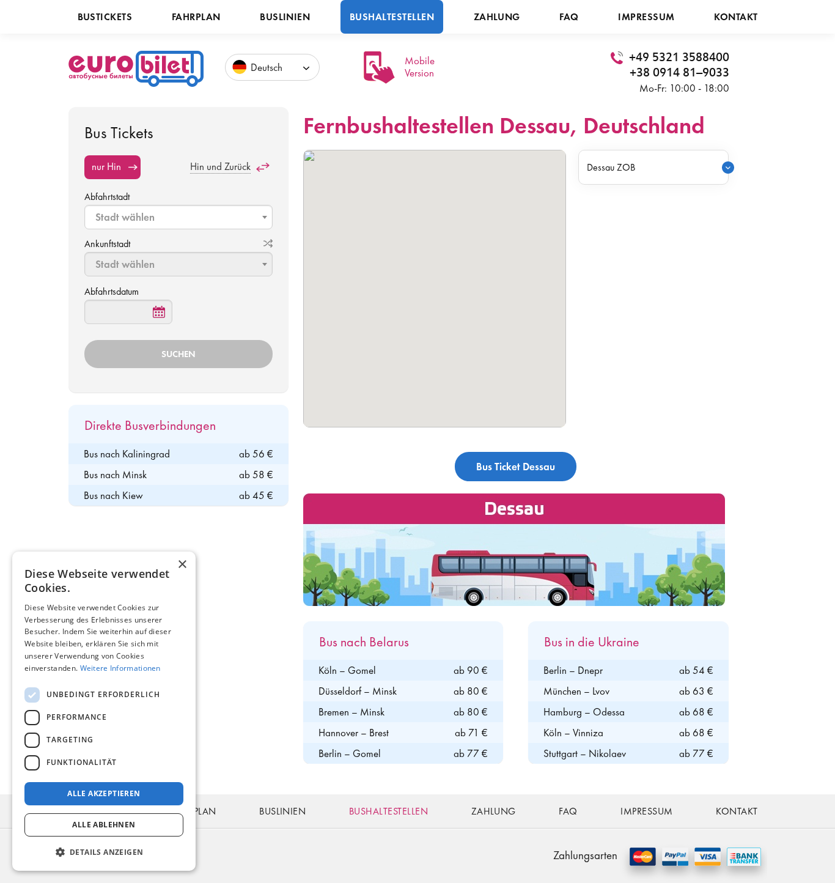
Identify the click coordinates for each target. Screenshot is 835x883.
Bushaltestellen (392, 16)
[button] (103, 851)
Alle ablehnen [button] (103, 824)
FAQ (568, 16)
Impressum (646, 16)
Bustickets (105, 16)
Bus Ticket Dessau (515, 466)
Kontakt (735, 16)
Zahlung (497, 16)
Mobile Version (420, 66)
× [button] (181, 564)
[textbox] (179, 217)
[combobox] (178, 217)
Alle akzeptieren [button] (103, 793)
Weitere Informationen (120, 668)
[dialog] (104, 711)
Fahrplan (196, 16)
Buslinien (285, 16)
